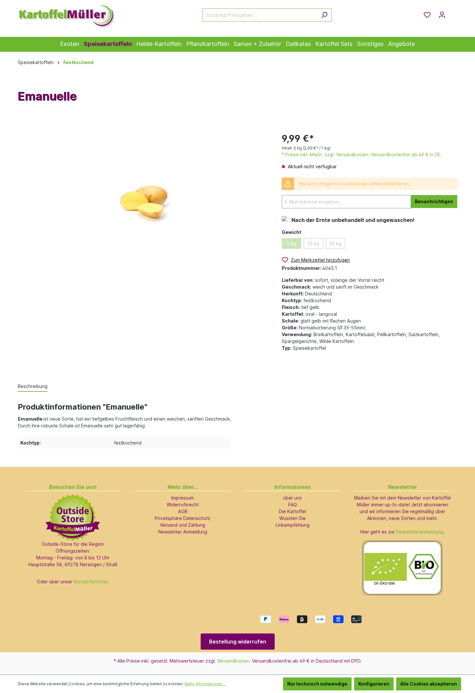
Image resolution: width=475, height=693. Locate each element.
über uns (292, 497)
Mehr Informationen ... (205, 683)
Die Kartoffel (292, 511)
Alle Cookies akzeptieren (428, 684)
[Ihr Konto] (442, 15)
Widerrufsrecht (183, 504)
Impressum (182, 497)
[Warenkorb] (453, 12)
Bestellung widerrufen (237, 641)
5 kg (291, 243)
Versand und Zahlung (182, 525)
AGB (182, 511)
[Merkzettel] (427, 15)
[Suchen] (324, 15)
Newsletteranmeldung (419, 531)
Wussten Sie (292, 518)
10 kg (313, 243)
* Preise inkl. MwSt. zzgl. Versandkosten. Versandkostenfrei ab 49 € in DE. (362, 154)
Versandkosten (233, 661)
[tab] (33, 386)
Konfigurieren (373, 684)
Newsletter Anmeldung (182, 531)
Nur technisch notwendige (317, 684)
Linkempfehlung (293, 525)
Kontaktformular (90, 581)
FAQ (292, 504)
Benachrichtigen (434, 201)
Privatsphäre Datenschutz (182, 518)
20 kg (335, 243)
